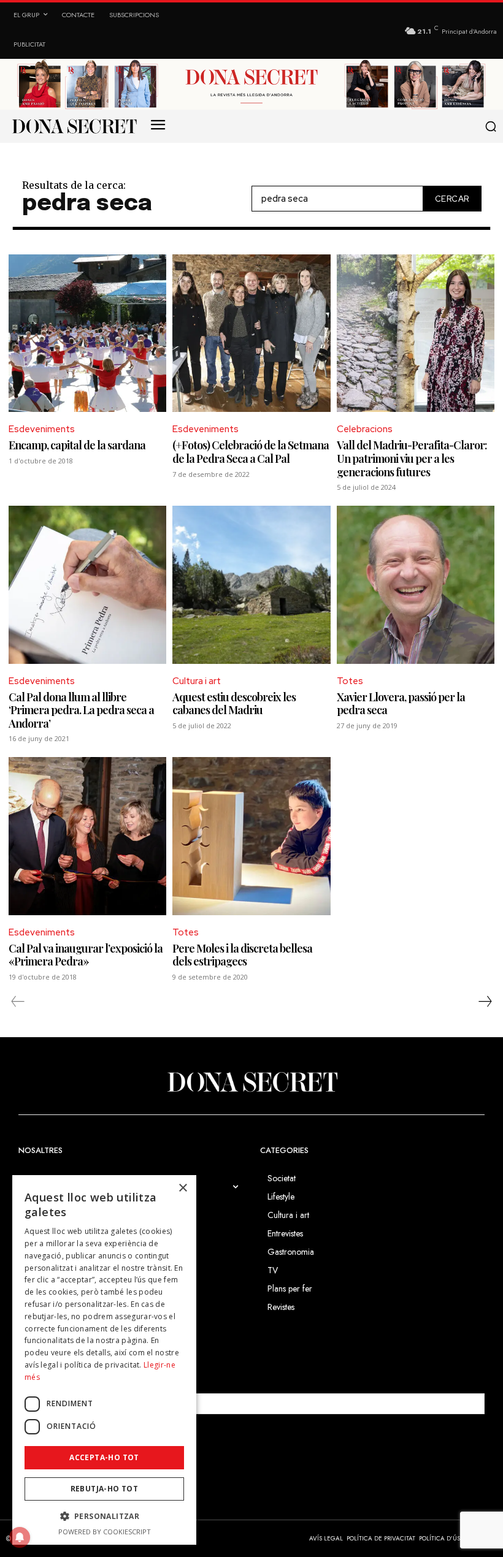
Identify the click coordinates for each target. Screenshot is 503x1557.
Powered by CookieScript (104, 1531)
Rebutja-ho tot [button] (105, 1488)
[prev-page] (18, 1001)
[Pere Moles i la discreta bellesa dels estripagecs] (251, 836)
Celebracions (365, 429)
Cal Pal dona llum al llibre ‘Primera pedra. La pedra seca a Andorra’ (81, 710)
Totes (350, 681)
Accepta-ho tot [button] (104, 1457)
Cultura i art (196, 681)
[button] (490, 126)
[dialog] (104, 1360)
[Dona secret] (73, 126)
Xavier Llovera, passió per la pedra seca (401, 704)
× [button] (182, 1188)
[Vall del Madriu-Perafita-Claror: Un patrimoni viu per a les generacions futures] (415, 333)
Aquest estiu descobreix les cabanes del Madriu (234, 704)
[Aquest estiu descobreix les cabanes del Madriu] (251, 584)
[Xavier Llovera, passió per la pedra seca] (415, 584)
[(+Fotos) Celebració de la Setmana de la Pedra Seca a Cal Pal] (251, 333)
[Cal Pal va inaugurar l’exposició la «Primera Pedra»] (87, 836)
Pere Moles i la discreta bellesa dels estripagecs (242, 955)
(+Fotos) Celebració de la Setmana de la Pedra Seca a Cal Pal (250, 452)
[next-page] (484, 1001)
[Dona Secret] (251, 1082)
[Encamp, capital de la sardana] (87, 333)
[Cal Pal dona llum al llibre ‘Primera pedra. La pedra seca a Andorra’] (87, 584)
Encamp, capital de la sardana (77, 445)
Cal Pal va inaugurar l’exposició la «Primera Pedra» (86, 955)
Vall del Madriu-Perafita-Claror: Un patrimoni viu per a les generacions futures (412, 458)
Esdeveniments (42, 429)
